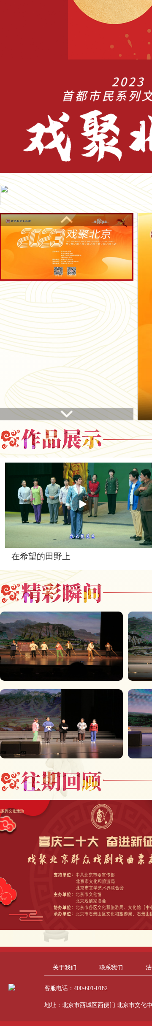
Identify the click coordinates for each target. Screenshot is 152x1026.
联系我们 (111, 967)
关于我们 (64, 967)
